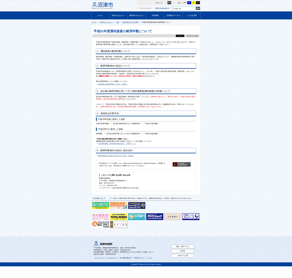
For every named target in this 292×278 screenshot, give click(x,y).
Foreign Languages (145, 8)
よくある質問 (191, 15)
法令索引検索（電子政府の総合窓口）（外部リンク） (117, 144)
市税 (117, 22)
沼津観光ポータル (173, 15)
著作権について (139, 258)
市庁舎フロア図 (183, 256)
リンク (150, 258)
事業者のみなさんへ (137, 15)
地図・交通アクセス (182, 246)
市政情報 (155, 15)
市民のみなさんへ (118, 15)
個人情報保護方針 (126, 258)
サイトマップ (99, 258)
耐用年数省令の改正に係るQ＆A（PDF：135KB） (116, 156)
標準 (169, 3)
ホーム (100, 15)
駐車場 (183, 251)
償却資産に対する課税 (130, 22)
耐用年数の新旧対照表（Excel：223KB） (113, 84)
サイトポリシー (111, 258)
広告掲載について (99, 198)
